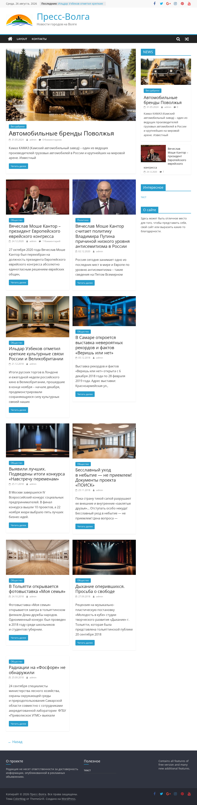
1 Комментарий (51, 241)
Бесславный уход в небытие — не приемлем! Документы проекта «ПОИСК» (103, 477)
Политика (82, 220)
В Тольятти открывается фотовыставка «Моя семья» (37, 588)
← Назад (15, 741)
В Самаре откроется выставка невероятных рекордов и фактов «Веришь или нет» (99, 344)
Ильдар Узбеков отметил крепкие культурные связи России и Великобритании (36, 353)
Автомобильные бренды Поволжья (61, 133)
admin (33, 139)
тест (143, 197)
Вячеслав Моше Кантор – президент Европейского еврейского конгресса (35, 231)
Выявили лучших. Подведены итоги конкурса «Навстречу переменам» (37, 474)
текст (87, 770)
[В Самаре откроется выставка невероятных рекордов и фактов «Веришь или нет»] (104, 298)
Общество (16, 220)
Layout (22, 39)
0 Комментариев (52, 139)
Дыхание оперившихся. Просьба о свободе (100, 588)
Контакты (39, 39)
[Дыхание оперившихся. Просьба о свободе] (104, 542)
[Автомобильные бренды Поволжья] (71, 51)
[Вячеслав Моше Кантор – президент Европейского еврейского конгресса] (37, 182)
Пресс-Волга (63, 16)
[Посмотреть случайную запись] (187, 39)
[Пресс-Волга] (10, 39)
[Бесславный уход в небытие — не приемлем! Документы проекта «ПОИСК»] (104, 426)
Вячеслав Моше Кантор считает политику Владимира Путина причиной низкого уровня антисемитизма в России (102, 236)
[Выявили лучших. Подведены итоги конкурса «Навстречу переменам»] (37, 426)
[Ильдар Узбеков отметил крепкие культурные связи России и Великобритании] (37, 298)
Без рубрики (18, 126)
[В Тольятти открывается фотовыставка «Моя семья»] (37, 542)
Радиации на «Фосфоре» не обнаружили (37, 669)
